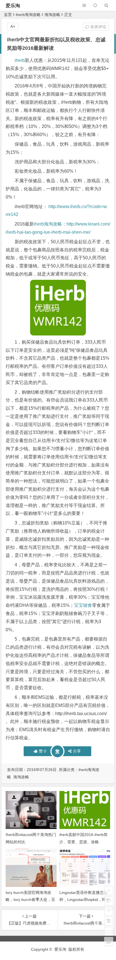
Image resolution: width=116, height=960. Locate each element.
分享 (77, 751)
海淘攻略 (52, 14)
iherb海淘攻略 (28, 14)
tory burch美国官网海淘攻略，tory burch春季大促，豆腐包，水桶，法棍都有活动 (30, 899)
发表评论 (97, 26)
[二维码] (108, 941)
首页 (8, 14)
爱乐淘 (13, 5)
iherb (20, 60)
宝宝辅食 (83, 605)
